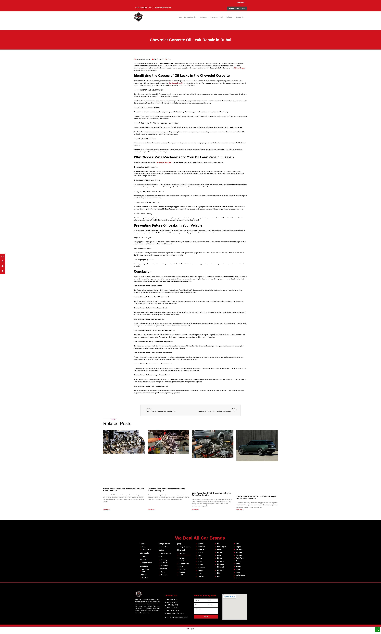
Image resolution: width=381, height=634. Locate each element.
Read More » (106, 509)
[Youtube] (2, 266)
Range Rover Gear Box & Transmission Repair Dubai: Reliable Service (256, 497)
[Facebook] (2, 257)
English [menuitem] (191, 629)
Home (180, 17)
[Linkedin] (2, 271)
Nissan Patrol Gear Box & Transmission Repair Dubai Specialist (123, 489)
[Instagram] (2, 261)
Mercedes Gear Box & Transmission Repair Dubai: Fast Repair (166, 489)
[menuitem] (241, 2)
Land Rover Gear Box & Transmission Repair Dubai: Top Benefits (211, 494)
